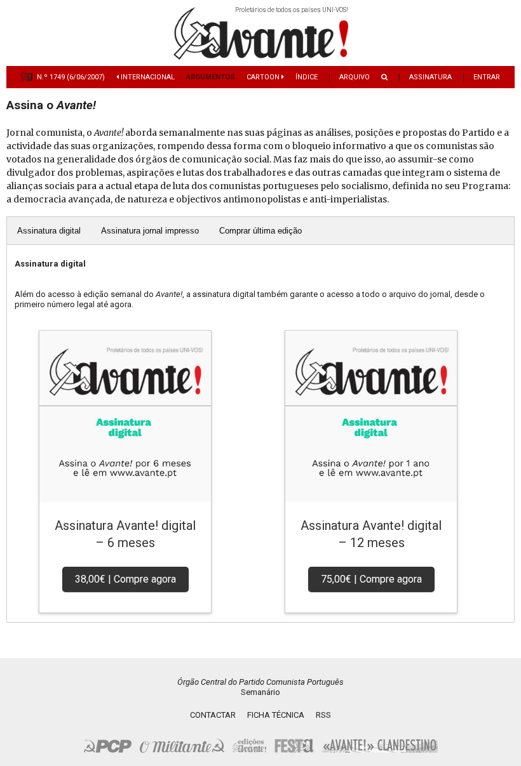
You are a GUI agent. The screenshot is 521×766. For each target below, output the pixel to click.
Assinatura (430, 77)
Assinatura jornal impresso (150, 230)
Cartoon (264, 77)
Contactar (213, 715)
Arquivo (354, 77)
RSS (323, 715)
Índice (306, 77)
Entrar (486, 77)
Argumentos (210, 77)
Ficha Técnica (275, 715)
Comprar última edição (260, 230)
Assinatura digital (49, 230)
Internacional (147, 77)
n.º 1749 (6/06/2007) (71, 77)
